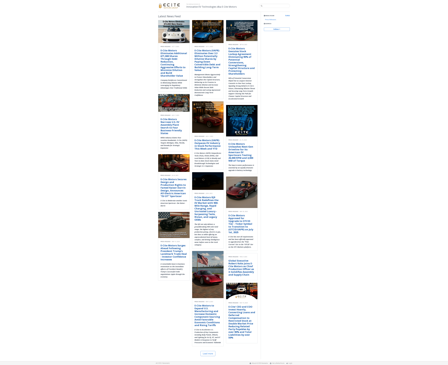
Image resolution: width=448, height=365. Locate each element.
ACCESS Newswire (163, 363)
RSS (288, 15)
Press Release (165, 46)
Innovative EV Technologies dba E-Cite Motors (211, 6)
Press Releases (270, 19)
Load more (208, 353)
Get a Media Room (278, 363)
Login (290, 363)
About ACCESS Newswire (260, 363)
